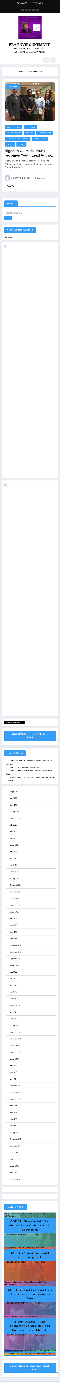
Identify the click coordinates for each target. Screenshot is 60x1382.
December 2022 (15, 945)
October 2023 (15, 898)
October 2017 (15, 1152)
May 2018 (13, 1119)
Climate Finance (30, 1282)
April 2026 (14, 805)
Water (54, 1351)
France (34, 1354)
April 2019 (14, 1079)
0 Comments (40, 178)
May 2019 (13, 1072)
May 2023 (13, 925)
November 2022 (15, 952)
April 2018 (14, 1126)
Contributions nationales (17, 138)
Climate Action (9, 1248)
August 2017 (14, 1166)
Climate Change (44, 133)
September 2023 (15, 905)
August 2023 (14, 912)
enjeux (21, 144)
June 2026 (13, 798)
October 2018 (15, 1092)
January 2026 (14, 811)
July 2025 (13, 825)
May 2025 (13, 838)
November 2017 (15, 1146)
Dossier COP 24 (40, 138)
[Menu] (5, 60)
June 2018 (13, 1112)
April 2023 (14, 932)
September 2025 (15, 818)
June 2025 (13, 832)
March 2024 (14, 865)
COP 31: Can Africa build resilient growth (25, 767)
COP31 (32, 1213)
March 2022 (14, 992)
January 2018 (14, 1132)
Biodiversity (17, 1351)
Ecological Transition (23, 1354)
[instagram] (33, 10)
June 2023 (13, 918)
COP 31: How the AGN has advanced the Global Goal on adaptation (30, 1225)
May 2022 (13, 979)
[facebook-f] (22, 10)
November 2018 (15, 1086)
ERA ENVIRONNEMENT (29, 45)
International (41, 1354)
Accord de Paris (13, 127)
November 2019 (15, 1039)
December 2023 (15, 885)
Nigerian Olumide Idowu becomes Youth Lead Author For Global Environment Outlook (28, 153)
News (45, 1282)
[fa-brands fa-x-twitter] (26, 10)
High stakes (13, 1316)
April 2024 (14, 858)
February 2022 (15, 999)
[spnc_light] (53, 60)
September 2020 (15, 1032)
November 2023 (15, 892)
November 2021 (15, 1005)
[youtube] (37, 10)
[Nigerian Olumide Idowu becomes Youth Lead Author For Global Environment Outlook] (30, 101)
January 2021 (14, 1026)
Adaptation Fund (13, 133)
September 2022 (15, 959)
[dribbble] (30, 10)
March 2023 (14, 939)
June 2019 (13, 1066)
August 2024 (14, 845)
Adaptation (30, 127)
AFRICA (16, 1213)
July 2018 (13, 1106)
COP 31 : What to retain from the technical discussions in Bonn (30, 1294)
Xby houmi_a (9, 237)
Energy (10, 144)
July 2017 (13, 1173)
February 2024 (15, 872)
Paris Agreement (10, 1216)
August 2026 (14, 791)
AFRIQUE (29, 133)
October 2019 (15, 1046)
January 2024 (14, 878)
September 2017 (15, 1159)
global (6, 1316)
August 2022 (14, 965)
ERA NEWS (40, 1213)
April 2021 (14, 1012)
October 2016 (15, 1179)
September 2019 (15, 1052)
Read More (11, 186)
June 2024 (13, 852)
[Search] (46, 60)
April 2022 (14, 985)
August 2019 (14, 1059)
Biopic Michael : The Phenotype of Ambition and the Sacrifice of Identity (30, 1325)
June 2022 (13, 972)
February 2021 (15, 1019)
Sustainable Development (33, 1316)
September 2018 (15, 1099)
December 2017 (15, 1139)
